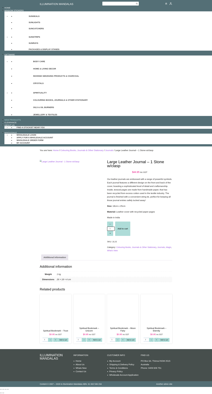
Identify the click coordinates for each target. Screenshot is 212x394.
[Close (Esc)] (8, 389)
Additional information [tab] (55, 257)
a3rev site (168, 384)
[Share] (5, 389)
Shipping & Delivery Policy (121, 364)
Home (56, 150)
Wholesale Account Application (124, 375)
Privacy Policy (116, 371)
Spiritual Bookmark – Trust (55, 331)
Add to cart (123, 229)
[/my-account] (170, 3)
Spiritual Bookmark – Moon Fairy (123, 329)
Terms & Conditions (118, 368)
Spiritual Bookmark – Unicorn (89, 329)
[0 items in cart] (166, 3)
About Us (80, 364)
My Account (114, 361)
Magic (168, 247)
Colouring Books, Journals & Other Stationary (81, 150)
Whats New (81, 368)
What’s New (112, 250)
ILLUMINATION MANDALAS (56, 4)
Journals (109, 150)
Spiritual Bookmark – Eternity (156, 329)
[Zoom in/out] (1, 389)
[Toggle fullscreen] (3, 389)
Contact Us (81, 371)
